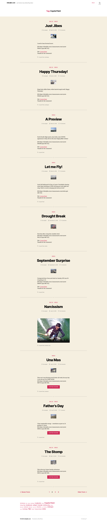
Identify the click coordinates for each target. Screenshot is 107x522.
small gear (47, 104)
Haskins (51, 505)
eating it (35, 505)
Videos (56, 21)
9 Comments (62, 30)
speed (21, 509)
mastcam (46, 345)
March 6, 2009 (54, 171)
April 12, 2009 (54, 30)
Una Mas (53, 360)
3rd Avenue (22, 503)
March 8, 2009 (54, 123)
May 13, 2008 (53, 456)
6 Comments (62, 123)
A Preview (53, 119)
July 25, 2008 (53, 311)
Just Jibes (53, 26)
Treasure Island (38, 509)
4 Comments (63, 220)
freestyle (40, 505)
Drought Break (53, 216)
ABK (26, 503)
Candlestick (38, 503)
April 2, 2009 (54, 76)
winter (46, 246)
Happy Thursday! (53, 71)
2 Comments (63, 264)
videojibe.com (11, 2)
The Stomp (53, 452)
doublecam (29, 505)
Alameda (29, 503)
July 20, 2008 (53, 364)
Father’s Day (53, 406)
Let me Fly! (53, 167)
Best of (51, 21)
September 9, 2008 (54, 264)
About (93, 2)
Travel (32, 509)
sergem (46, 30)
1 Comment (62, 410)
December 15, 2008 (54, 220)
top (49, 345)
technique (47, 57)
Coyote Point (43, 51)
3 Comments (62, 76)
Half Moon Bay (46, 505)
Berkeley (32, 503)
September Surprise (53, 260)
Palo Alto (39, 507)
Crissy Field (22, 505)
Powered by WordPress (37, 518)
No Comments (62, 311)
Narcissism (53, 306)
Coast (43, 503)
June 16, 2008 (54, 410)
